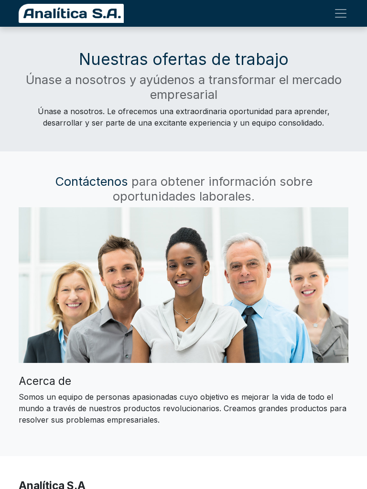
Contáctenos (91, 181)
